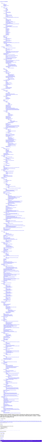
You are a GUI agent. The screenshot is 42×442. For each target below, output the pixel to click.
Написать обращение (2, 432)
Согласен (1, 441)
